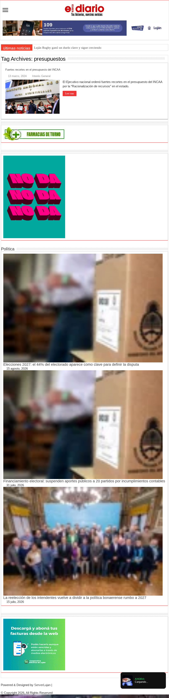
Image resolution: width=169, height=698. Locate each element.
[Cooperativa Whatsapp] (34, 644)
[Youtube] (88, 689)
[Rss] (78, 689)
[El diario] (84, 9)
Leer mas (69, 93)
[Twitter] (84, 689)
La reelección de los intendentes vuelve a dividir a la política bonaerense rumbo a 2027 (74, 598)
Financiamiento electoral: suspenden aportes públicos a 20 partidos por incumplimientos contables (84, 481)
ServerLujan (42, 685)
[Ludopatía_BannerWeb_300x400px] (34, 196)
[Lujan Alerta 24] (84, 28)
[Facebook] (81, 689)
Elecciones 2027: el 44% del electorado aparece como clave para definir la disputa (71, 364)
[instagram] (91, 689)
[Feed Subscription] (167, 58)
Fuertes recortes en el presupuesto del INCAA (32, 69)
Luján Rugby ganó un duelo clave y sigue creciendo (67, 47)
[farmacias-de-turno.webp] (34, 133)
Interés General (41, 76)
